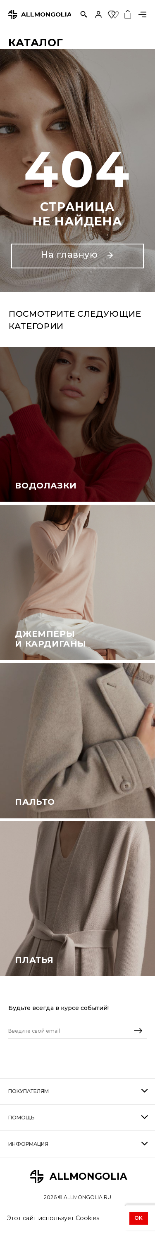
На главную (70, 254)
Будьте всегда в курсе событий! (58, 1008)
